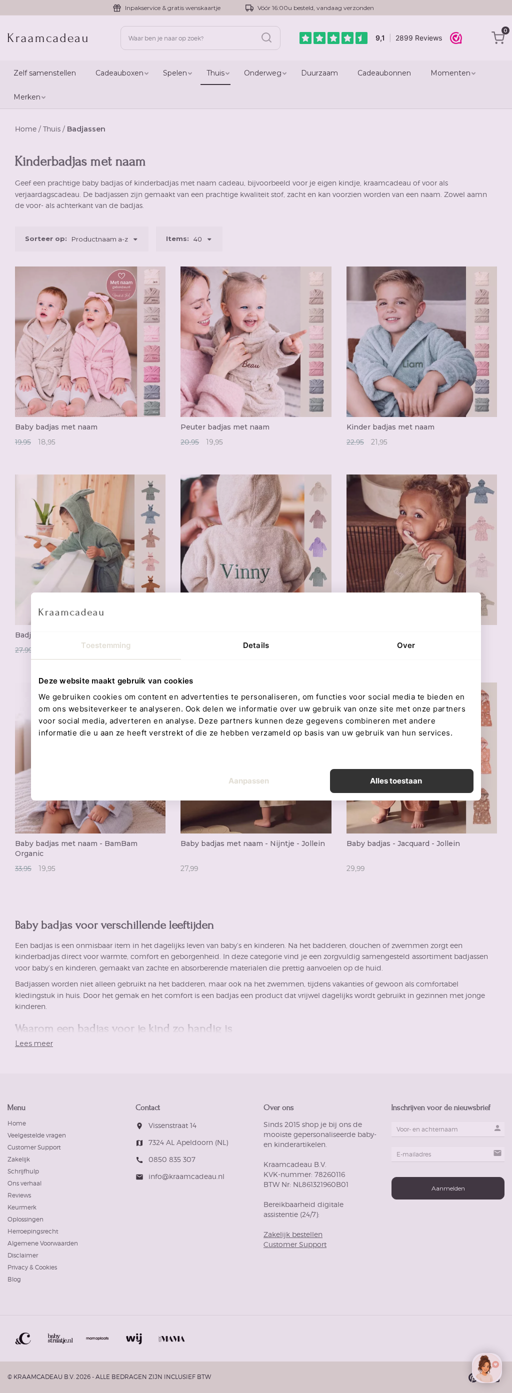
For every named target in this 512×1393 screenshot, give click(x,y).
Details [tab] (256, 645)
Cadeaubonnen (384, 73)
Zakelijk (19, 1159)
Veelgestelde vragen (37, 1135)
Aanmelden (448, 1188)
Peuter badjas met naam (225, 427)
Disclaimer (23, 1255)
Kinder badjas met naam (390, 427)
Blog (14, 1279)
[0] (498, 42)
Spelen (175, 73)
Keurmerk (22, 1207)
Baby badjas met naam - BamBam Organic (76, 848)
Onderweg (263, 73)
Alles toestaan (396, 781)
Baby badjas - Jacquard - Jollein (403, 843)
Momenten (450, 73)
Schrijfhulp (23, 1171)
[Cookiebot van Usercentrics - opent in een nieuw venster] (430, 612)
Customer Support (34, 1147)
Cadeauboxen (120, 73)
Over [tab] (406, 645)
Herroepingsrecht (33, 1231)
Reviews (19, 1195)
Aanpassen (248, 781)
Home (25, 128)
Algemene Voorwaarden (43, 1243)
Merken (27, 97)
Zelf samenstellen (45, 73)
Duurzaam (319, 73)
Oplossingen (26, 1219)
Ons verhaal (25, 1183)
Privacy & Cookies (32, 1267)
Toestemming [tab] (105, 645)
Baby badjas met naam (56, 427)
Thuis (215, 73)
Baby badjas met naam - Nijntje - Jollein (252, 843)
